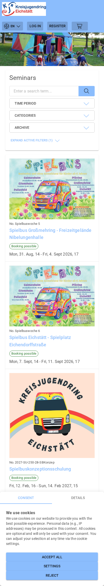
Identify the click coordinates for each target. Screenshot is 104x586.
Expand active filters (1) (32, 140)
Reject (52, 575)
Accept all (52, 557)
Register (57, 26)
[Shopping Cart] (80, 26)
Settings (52, 566)
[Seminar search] (87, 91)
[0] (80, 26)
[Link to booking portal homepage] (24, 10)
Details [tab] (78, 498)
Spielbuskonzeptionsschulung (40, 469)
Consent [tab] (26, 498)
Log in (35, 26)
